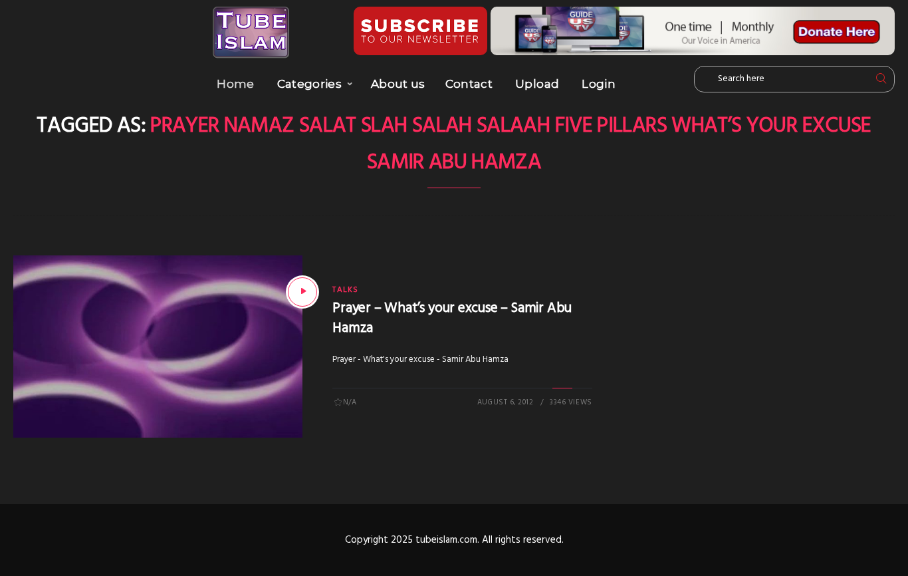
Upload (537, 83)
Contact (469, 83)
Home (235, 83)
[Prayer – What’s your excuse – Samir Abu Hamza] (302, 292)
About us (398, 83)
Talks (345, 290)
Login (599, 83)
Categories (309, 83)
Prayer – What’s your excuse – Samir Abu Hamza (452, 318)
